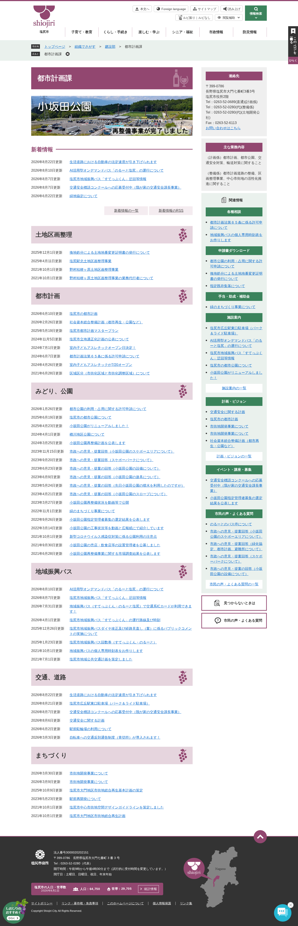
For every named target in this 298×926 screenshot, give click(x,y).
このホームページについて (125, 903)
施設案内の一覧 (234, 388)
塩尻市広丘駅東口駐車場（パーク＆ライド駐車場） (110, 703)
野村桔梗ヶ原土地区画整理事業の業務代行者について (111, 278)
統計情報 (150, 889)
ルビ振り (189, 17)
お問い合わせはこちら (223, 128)
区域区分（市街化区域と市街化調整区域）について (110, 373)
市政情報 (216, 32)
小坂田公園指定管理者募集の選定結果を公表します (110, 519)
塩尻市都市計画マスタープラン (94, 331)
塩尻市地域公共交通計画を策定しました (101, 659)
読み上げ (234, 9)
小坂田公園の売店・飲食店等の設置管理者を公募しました (115, 545)
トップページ (54, 46)
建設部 (110, 46)
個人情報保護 (162, 903)
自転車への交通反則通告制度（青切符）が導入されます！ (115, 737)
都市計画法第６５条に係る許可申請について (104, 356)
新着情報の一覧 (126, 210)
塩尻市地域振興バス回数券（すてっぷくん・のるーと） (113, 642)
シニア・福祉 (182, 32)
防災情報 (250, 32)
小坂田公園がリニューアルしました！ (99, 426)
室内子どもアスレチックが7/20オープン (101, 365)
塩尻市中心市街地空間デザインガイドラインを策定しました (117, 807)
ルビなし (204, 17)
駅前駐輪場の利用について (90, 729)
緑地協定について (84, 196)
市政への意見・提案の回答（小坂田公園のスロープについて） (118, 494)
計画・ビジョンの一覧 (234, 456)
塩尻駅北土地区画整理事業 (90, 261)
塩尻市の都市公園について (90, 417)
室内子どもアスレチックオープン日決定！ (103, 348)
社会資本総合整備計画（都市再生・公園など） (106, 322)
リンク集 (186, 903)
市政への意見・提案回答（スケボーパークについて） (111, 460)
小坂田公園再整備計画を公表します (97, 443)
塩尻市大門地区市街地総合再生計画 (97, 816)
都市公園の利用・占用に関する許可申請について (108, 409)
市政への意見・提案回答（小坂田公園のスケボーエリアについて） (122, 451)
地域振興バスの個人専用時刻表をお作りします (106, 651)
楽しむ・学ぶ (149, 32)
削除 (68, 54)
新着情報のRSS (171, 210)
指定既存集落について (227, 286)
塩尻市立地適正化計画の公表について (99, 339)
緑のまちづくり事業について (92, 511)
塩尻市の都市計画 (84, 314)
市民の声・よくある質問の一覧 (234, 584)
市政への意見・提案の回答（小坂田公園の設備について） (115, 468)
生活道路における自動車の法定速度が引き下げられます (113, 162)
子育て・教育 (81, 32)
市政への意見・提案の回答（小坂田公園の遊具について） (115, 477)
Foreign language (173, 9)
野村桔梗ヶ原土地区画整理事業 (94, 269)
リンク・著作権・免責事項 (80, 903)
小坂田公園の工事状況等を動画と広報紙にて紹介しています (117, 528)
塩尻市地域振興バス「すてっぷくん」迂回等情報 (108, 179)
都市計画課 (53, 54)
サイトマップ (207, 9)
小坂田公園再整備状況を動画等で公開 (99, 502)
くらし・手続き (115, 32)
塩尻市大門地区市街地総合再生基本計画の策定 (106, 790)
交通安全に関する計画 (87, 720)
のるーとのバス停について (231, 524)
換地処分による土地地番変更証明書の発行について (110, 252)
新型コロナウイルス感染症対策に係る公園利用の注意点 (113, 536)
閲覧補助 (229, 17)
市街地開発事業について (89, 773)
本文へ (144, 9)
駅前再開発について (85, 799)
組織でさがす (85, 46)
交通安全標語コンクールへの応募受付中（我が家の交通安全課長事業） (125, 187)
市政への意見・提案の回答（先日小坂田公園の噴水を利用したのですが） (127, 485)
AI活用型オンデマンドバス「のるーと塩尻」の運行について (117, 170)
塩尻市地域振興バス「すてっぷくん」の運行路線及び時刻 (115, 620)
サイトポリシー (42, 903)
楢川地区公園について (87, 434)
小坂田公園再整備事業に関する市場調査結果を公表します (115, 553)
